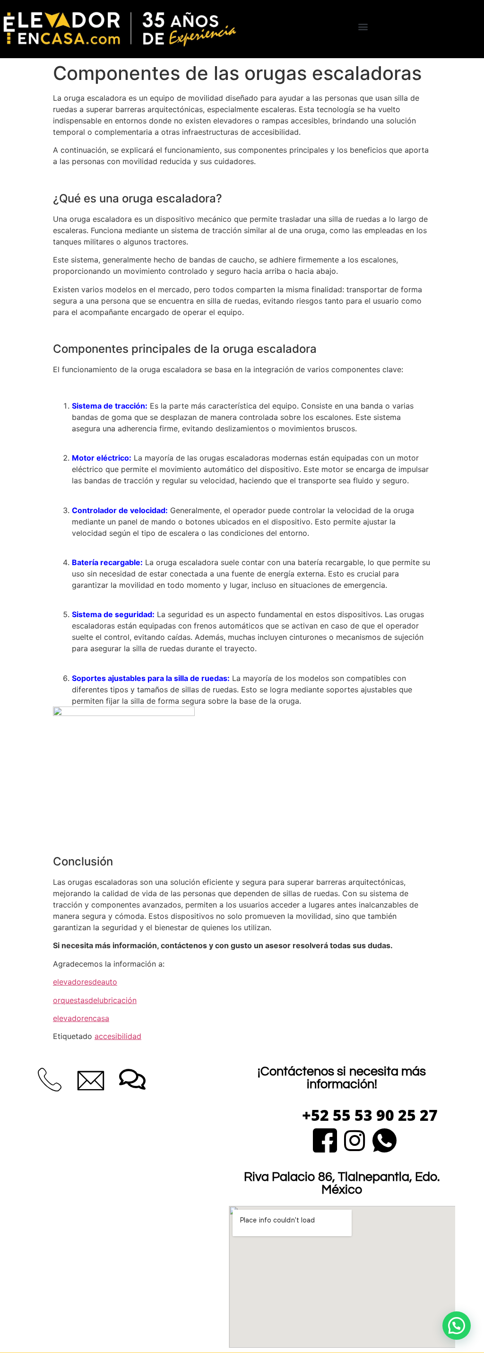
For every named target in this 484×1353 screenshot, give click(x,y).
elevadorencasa (81, 1018)
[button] (363, 27)
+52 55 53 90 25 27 (370, 1115)
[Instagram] (354, 1139)
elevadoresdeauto (85, 981)
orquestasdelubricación (95, 1000)
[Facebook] (324, 1139)
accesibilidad (118, 1036)
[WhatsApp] (384, 1139)
